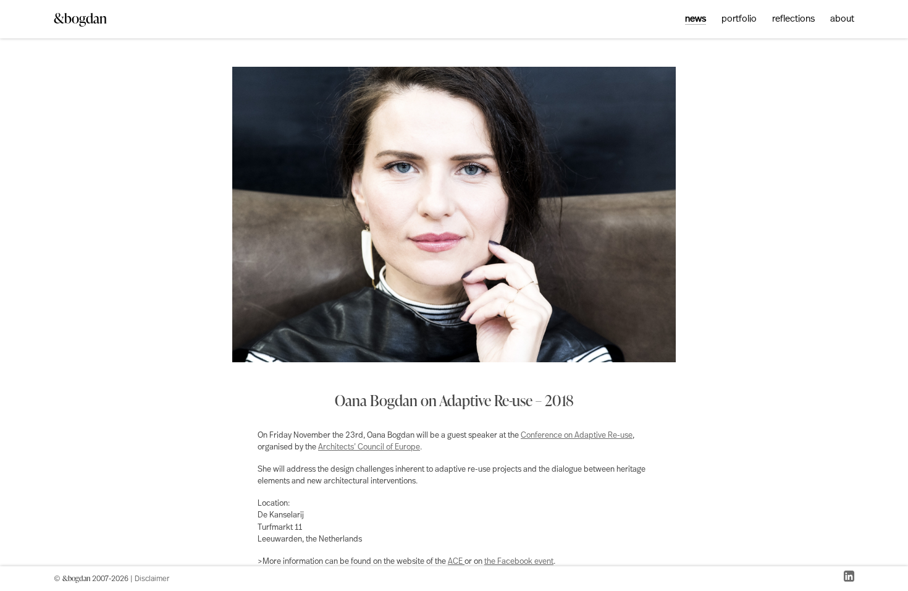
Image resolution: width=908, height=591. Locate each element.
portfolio (739, 19)
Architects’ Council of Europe (369, 447)
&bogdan (80, 18)
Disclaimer (152, 579)
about (842, 19)
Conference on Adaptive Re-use (577, 436)
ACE (456, 562)
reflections (793, 19)
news (695, 19)
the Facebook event (518, 562)
